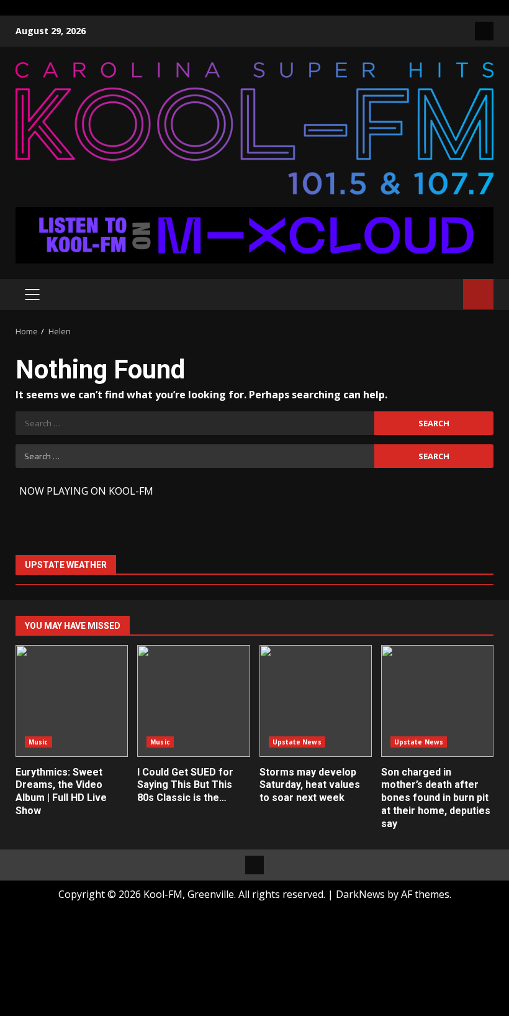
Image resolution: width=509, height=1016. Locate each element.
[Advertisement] (254, 234)
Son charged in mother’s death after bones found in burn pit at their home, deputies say (437, 701)
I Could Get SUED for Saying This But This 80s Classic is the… (193, 701)
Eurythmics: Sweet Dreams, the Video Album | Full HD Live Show (72, 701)
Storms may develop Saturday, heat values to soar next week (315, 701)
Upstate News (297, 742)
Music (38, 742)
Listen (478, 294)
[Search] (447, 294)
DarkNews (360, 894)
